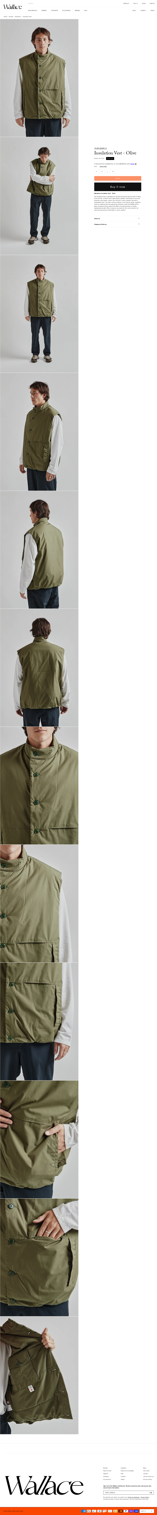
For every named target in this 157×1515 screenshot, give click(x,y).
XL (113, 172)
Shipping (123, 1468)
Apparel (105, 1473)
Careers (145, 1473)
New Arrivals (107, 1471)
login (145, 4)
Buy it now (117, 187)
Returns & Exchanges (127, 1471)
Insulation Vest (27, 16)
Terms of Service (148, 1476)
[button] (152, 3)
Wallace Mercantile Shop (15, 1511)
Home (5, 16)
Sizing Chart (103, 166)
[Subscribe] (150, 1493)
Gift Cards (146, 1471)
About (122, 1479)
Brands (11, 16)
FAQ (122, 1473)
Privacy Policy (147, 1479)
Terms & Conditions (134, 1497)
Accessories (107, 1479)
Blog (144, 1468)
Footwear (106, 1476)
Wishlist (126, 3)
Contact (123, 1476)
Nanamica (18, 16)
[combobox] (70, 3)
